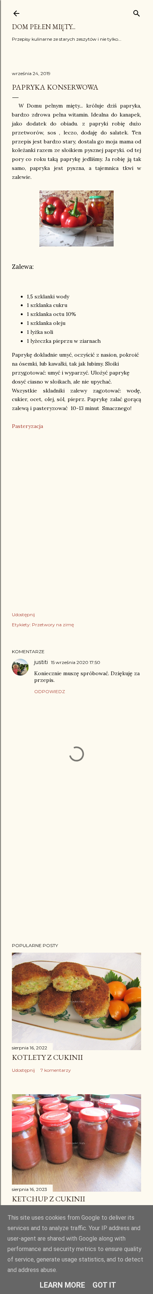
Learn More (62, 1285)
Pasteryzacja (27, 426)
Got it (104, 1285)
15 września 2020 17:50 (75, 662)
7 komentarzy (55, 1070)
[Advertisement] (76, 871)
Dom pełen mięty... (43, 26)
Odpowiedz (49, 691)
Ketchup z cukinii (48, 1199)
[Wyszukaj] (136, 11)
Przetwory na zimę (53, 624)
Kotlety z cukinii (47, 1057)
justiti (41, 662)
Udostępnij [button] (23, 614)
